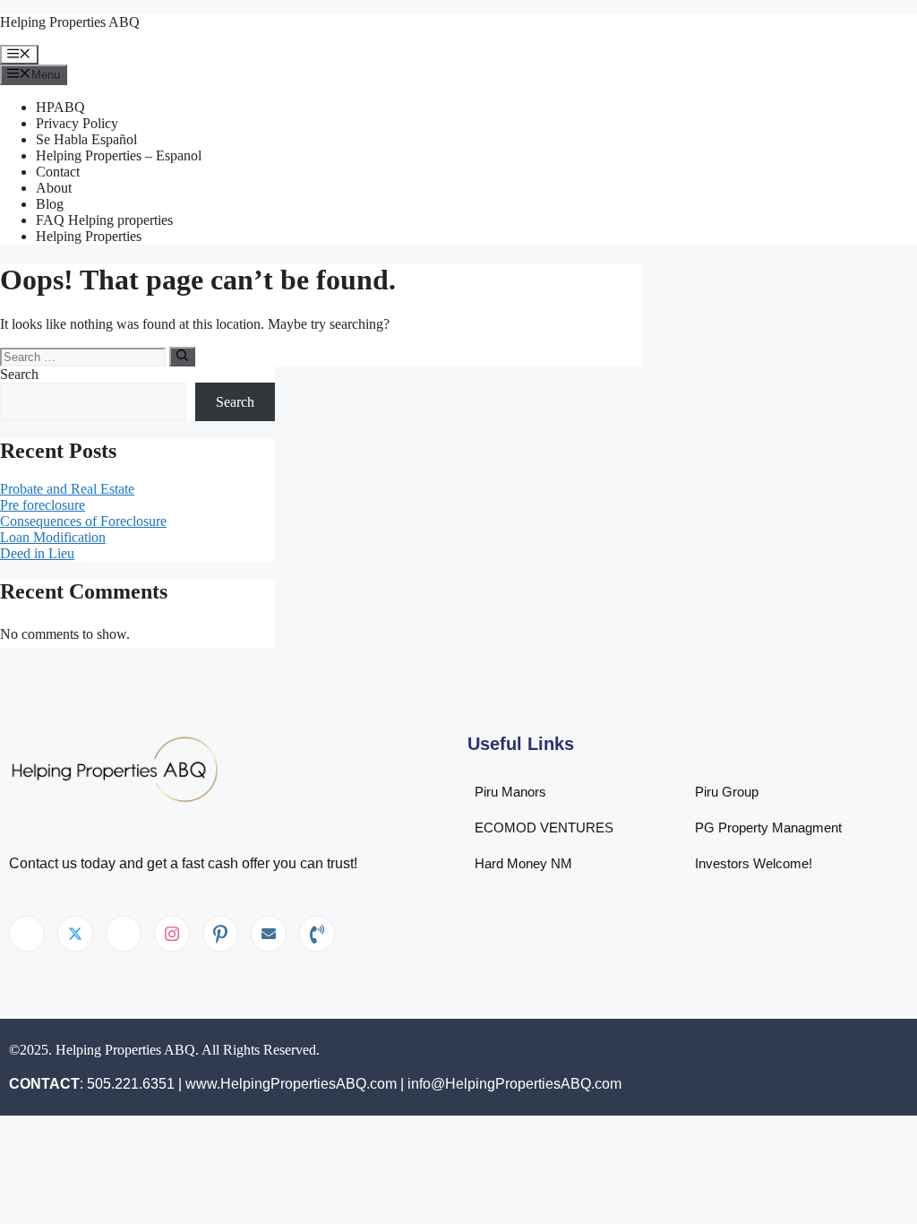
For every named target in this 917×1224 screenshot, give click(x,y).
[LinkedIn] (123, 934)
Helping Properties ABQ (70, 22)
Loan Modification (53, 537)
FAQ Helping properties (104, 220)
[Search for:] (84, 356)
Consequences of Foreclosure (83, 521)
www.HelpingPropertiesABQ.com (291, 1083)
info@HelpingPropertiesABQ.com (514, 1083)
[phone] (317, 934)
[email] (269, 934)
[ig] (172, 934)
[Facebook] (27, 934)
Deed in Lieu (37, 553)
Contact (58, 171)
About (54, 187)
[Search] (182, 356)
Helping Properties (88, 236)
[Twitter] (75, 934)
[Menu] (19, 55)
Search (19, 374)
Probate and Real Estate (67, 488)
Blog (50, 203)
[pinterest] (220, 934)
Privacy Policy (77, 123)
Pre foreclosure (42, 505)
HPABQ (60, 107)
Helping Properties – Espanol (118, 155)
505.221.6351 (131, 1083)
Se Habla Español (86, 139)
